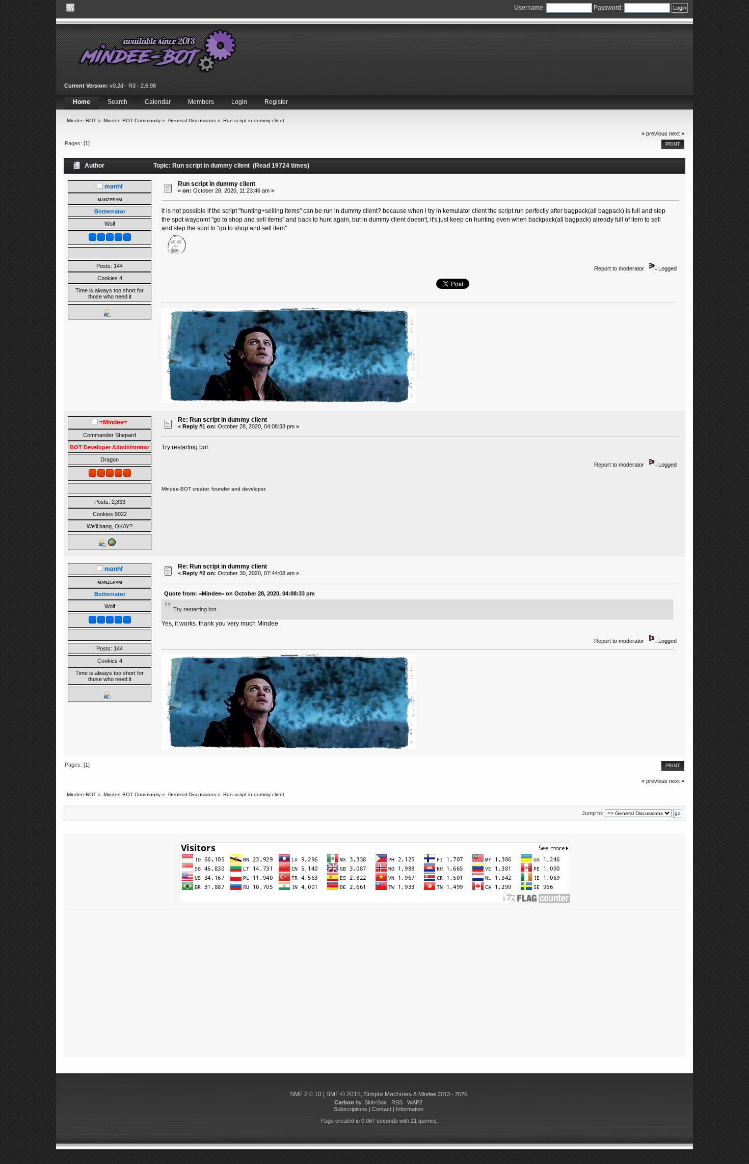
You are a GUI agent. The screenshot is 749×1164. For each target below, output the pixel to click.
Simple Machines (388, 1094)
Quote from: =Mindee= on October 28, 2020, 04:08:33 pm (239, 593)
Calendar (158, 101)
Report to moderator (619, 268)
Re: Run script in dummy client (222, 419)
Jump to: (592, 813)
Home (81, 101)
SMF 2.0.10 (306, 1094)
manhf (113, 186)
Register (276, 101)
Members (201, 101)
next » (676, 133)
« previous (654, 133)
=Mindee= (113, 422)
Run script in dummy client (216, 183)
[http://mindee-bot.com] (112, 545)
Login (239, 101)
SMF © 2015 (343, 1094)
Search (117, 101)
